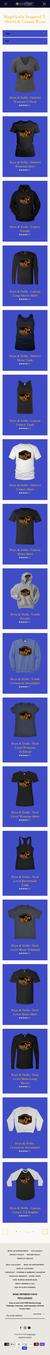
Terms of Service (25, 1258)
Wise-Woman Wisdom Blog (25, 1280)
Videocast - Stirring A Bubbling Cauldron (25, 1272)
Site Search (36, 1251)
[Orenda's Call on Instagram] (25, 1328)
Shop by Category (25, 1269)
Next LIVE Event (13, 1265)
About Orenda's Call (25, 1284)
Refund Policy (33, 1255)
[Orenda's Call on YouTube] (29, 1328)
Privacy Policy (17, 1255)
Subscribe (37, 1314)
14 (33, 1232)
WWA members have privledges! (25, 1296)
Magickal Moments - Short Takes (25, 1276)
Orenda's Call (31, 1334)
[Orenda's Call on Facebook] (20, 1328)
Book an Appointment (18, 1251)
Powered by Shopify (25, 1337)
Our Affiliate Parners (25, 1287)
